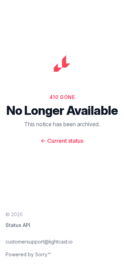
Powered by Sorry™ (28, 254)
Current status (62, 140)
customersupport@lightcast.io (39, 242)
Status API (18, 225)
